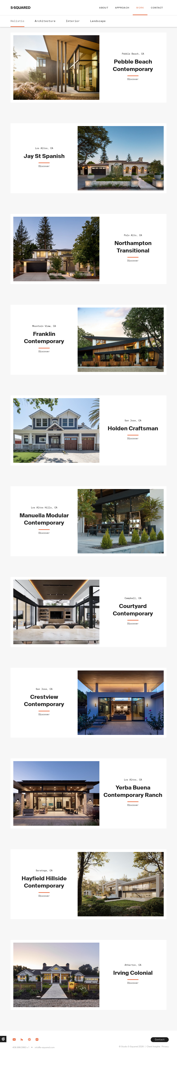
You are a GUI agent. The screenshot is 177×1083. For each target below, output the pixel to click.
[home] (20, 7)
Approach (122, 7)
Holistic (17, 21)
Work (140, 7)
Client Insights (153, 1047)
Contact (157, 7)
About (103, 7)
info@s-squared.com (45, 1047)
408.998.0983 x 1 (20, 1047)
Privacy (165, 1047)
